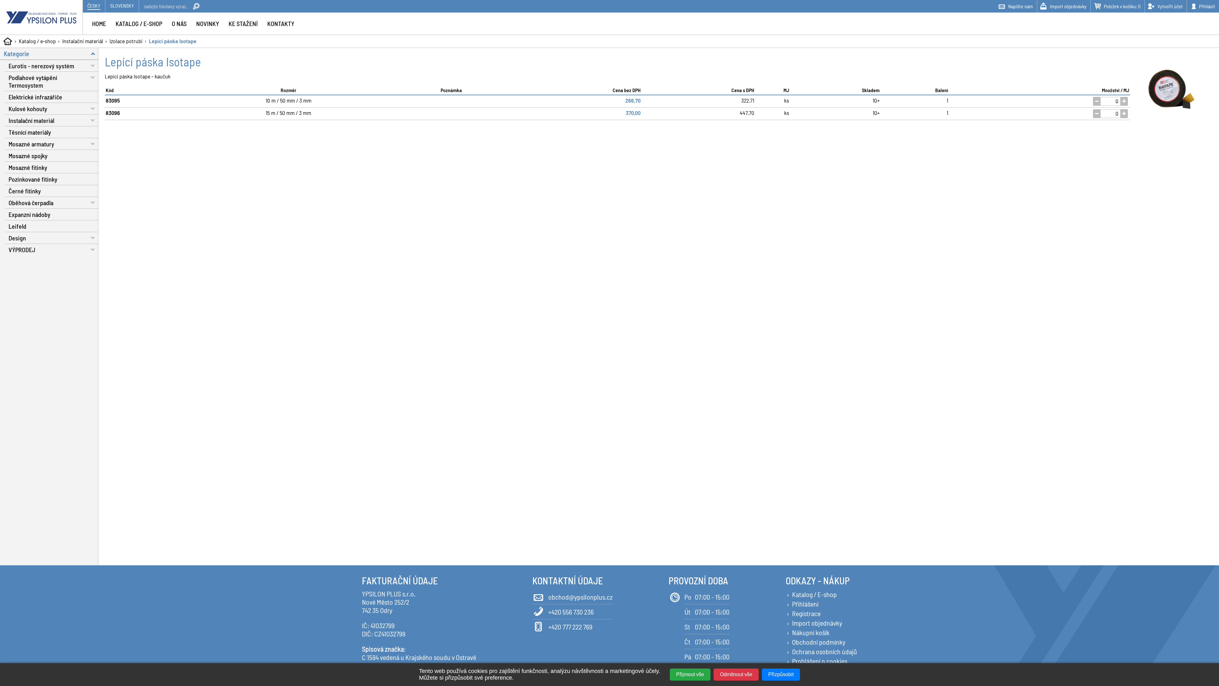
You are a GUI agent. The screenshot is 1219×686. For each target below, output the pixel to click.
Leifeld (17, 226)
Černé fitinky (25, 191)
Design (17, 238)
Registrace (806, 613)
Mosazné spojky (28, 155)
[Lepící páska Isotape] (1171, 89)
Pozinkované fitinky (33, 179)
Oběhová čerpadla (31, 202)
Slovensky (122, 6)
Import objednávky (817, 623)
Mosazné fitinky (28, 167)
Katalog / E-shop (814, 594)
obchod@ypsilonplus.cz (580, 597)
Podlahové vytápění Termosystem (33, 81)
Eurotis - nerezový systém (41, 66)
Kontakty (280, 23)
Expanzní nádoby (29, 214)
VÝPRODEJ (22, 249)
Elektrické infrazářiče (35, 97)
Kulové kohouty (28, 108)
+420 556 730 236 (571, 612)
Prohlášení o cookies (819, 661)
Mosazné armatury (31, 144)
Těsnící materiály (30, 132)
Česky (93, 6)
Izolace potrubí (126, 40)
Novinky (207, 23)
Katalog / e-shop (37, 40)
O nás (179, 23)
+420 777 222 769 (570, 626)
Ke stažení (243, 23)
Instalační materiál (82, 40)
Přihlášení (805, 604)
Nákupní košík (810, 632)
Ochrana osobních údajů (824, 651)
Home (99, 23)
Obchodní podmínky (818, 642)
